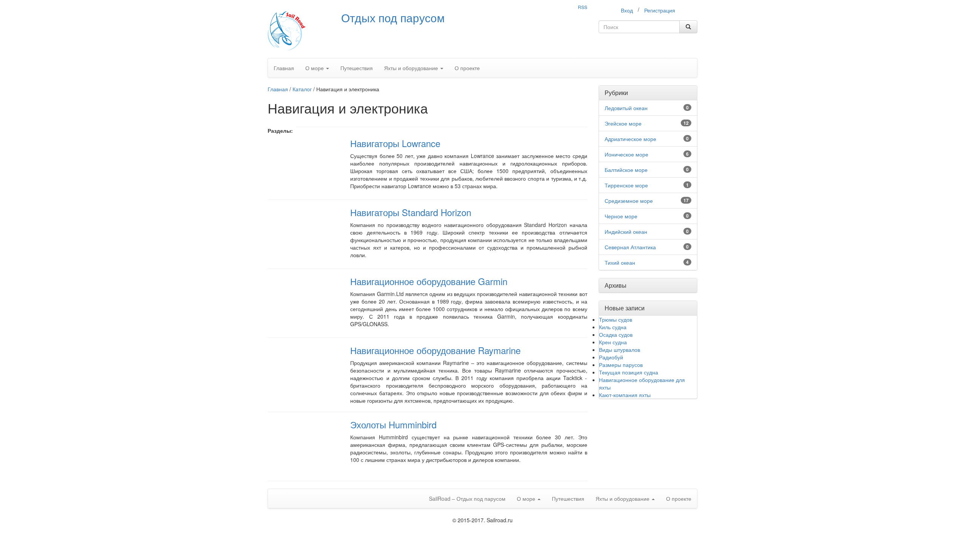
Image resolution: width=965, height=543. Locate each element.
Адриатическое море (630, 139)
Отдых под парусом (393, 17)
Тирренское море (626, 185)
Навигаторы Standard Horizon (410, 212)
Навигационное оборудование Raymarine (435, 350)
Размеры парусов (621, 364)
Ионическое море (626, 154)
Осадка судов (616, 334)
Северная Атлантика (630, 247)
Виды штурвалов (619, 349)
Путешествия (356, 68)
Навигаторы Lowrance (395, 143)
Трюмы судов (615, 319)
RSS (582, 7)
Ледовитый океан (626, 108)
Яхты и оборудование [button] (412, 68)
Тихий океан (620, 262)
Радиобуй (611, 357)
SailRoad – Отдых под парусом (467, 498)
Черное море (621, 216)
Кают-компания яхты (625, 395)
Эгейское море (623, 123)
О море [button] (315, 68)
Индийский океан (626, 231)
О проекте (467, 68)
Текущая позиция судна (628, 372)
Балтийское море (626, 169)
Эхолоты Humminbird (393, 424)
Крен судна (613, 342)
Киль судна (612, 327)
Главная (284, 68)
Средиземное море (629, 200)
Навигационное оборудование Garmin (428, 281)
